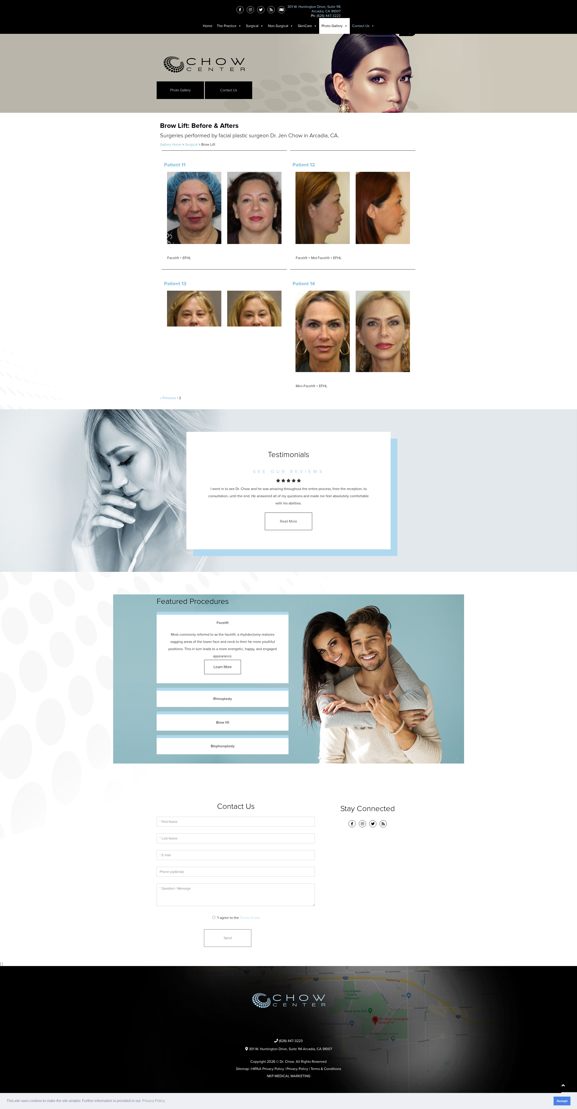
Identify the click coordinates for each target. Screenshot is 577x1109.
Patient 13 (175, 284)
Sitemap (242, 1069)
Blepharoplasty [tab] (223, 746)
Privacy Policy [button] (153, 1101)
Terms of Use (250, 918)
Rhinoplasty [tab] (222, 699)
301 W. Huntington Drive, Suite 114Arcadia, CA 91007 (314, 9)
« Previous (168, 398)
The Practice (226, 26)
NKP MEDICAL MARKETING (288, 1076)
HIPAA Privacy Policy (267, 1069)
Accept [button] (562, 1101)
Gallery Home (170, 144)
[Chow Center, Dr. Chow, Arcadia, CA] (204, 64)
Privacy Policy (297, 1069)
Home (207, 26)
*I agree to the (238, 918)
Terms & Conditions (326, 1069)
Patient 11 (174, 165)
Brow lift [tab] (222, 722)
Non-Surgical (278, 26)
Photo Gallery (332, 26)
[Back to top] (563, 1086)
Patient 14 (304, 284)
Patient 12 (304, 165)
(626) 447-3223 (329, 16)
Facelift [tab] (223, 623)
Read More (288, 521)
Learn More (222, 667)
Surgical (252, 26)
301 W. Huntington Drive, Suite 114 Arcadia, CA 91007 (290, 1049)
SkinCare (305, 26)
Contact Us (360, 26)
